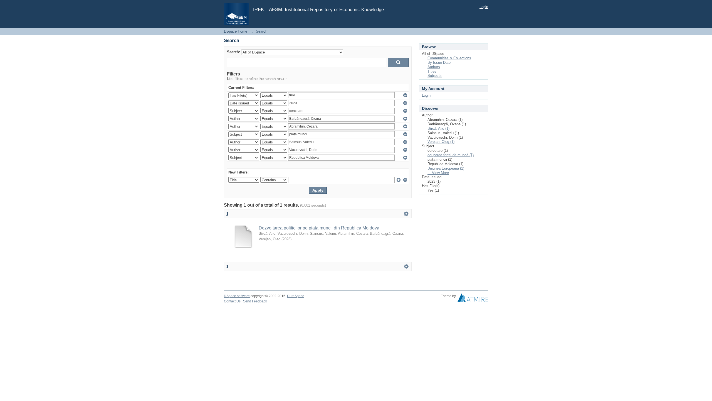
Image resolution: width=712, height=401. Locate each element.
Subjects (434, 76)
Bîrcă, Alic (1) (438, 128)
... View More (438, 173)
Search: (233, 52)
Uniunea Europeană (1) (445, 168)
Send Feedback (255, 301)
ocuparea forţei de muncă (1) (450, 155)
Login (483, 7)
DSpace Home (235, 31)
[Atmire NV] (473, 299)
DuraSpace (295, 296)
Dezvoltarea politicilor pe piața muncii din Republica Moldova (319, 228)
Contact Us (232, 301)
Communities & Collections (449, 58)
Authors (433, 67)
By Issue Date (439, 62)
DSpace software (237, 296)
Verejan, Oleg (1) (440, 142)
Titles (431, 71)
